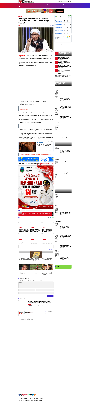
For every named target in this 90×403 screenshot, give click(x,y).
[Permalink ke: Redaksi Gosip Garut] (19, 25)
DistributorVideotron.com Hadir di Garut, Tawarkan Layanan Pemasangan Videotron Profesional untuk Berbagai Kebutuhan (47, 230)
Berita (44, 227)
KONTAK (41, 398)
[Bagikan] (52, 25)
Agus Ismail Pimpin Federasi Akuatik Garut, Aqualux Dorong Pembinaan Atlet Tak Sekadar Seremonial (64, 58)
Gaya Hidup (20, 16)
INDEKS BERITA (21, 398)
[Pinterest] (23, 395)
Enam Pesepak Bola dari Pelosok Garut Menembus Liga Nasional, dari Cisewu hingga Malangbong (65, 117)
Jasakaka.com (39, 400)
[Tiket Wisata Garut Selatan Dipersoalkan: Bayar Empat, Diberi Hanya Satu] (57, 151)
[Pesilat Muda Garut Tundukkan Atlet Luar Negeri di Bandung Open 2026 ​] (57, 107)
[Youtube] (27, 395)
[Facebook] (46, 217)
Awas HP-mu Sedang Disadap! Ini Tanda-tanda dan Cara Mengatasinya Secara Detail (47, 242)
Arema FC (57, 31)
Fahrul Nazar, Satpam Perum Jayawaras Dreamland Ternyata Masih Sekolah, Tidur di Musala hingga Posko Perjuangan (64, 66)
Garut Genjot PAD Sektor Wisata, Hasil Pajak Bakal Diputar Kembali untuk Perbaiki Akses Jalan (65, 173)
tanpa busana (40, 210)
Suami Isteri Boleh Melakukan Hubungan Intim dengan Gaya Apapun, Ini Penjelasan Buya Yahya (40, 302)
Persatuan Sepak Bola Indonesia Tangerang (59, 33)
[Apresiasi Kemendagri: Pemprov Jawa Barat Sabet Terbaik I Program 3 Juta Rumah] (57, 128)
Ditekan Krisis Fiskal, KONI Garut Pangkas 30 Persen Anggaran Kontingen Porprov (65, 90)
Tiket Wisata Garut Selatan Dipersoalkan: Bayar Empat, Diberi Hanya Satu (65, 151)
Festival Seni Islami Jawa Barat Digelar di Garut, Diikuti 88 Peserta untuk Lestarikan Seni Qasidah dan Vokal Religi (65, 213)
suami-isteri (34, 210)
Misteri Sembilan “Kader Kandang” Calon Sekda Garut (65, 99)
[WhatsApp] (52, 217)
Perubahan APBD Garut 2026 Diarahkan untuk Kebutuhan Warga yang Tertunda (63, 70)
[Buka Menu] (71, 1)
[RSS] (35, 395)
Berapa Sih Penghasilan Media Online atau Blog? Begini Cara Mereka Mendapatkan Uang (35, 230)
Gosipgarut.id (27, 400)
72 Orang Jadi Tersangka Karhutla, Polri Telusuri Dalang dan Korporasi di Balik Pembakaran (64, 62)
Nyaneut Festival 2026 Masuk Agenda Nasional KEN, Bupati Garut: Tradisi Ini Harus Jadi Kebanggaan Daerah (65, 199)
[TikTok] (31, 395)
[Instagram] (25, 395)
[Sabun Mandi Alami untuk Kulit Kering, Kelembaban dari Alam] (24, 236)
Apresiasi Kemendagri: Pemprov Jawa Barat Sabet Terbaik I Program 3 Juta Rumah (65, 128)
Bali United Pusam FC (59, 30)
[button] (68, 1)
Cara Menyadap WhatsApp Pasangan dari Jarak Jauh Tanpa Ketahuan (35, 242)
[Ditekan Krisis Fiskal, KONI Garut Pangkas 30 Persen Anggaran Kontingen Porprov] (57, 90)
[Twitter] (48, 217)
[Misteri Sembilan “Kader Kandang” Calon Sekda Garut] (57, 99)
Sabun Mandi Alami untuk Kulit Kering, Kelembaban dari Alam (23, 242)
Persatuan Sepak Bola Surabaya (59, 24)
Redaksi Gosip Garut (23, 25)
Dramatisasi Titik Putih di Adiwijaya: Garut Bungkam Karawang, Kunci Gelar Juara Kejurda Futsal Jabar (65, 258)
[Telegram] (50, 217)
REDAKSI (26, 398)
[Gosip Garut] (26, 1)
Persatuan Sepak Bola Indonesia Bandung (59, 21)
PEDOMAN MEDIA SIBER (34, 398)
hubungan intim (29, 210)
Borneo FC (57, 20)
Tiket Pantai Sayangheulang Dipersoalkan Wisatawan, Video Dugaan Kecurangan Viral (65, 162)
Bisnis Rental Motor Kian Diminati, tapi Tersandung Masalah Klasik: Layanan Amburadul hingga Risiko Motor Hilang (23, 230)
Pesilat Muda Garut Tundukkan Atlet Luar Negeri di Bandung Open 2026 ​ (65, 107)
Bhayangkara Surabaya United (59, 27)
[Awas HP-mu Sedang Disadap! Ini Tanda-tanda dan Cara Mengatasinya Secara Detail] (47, 236)
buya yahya (23, 210)
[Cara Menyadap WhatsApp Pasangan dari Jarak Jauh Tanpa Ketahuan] (36, 236)
